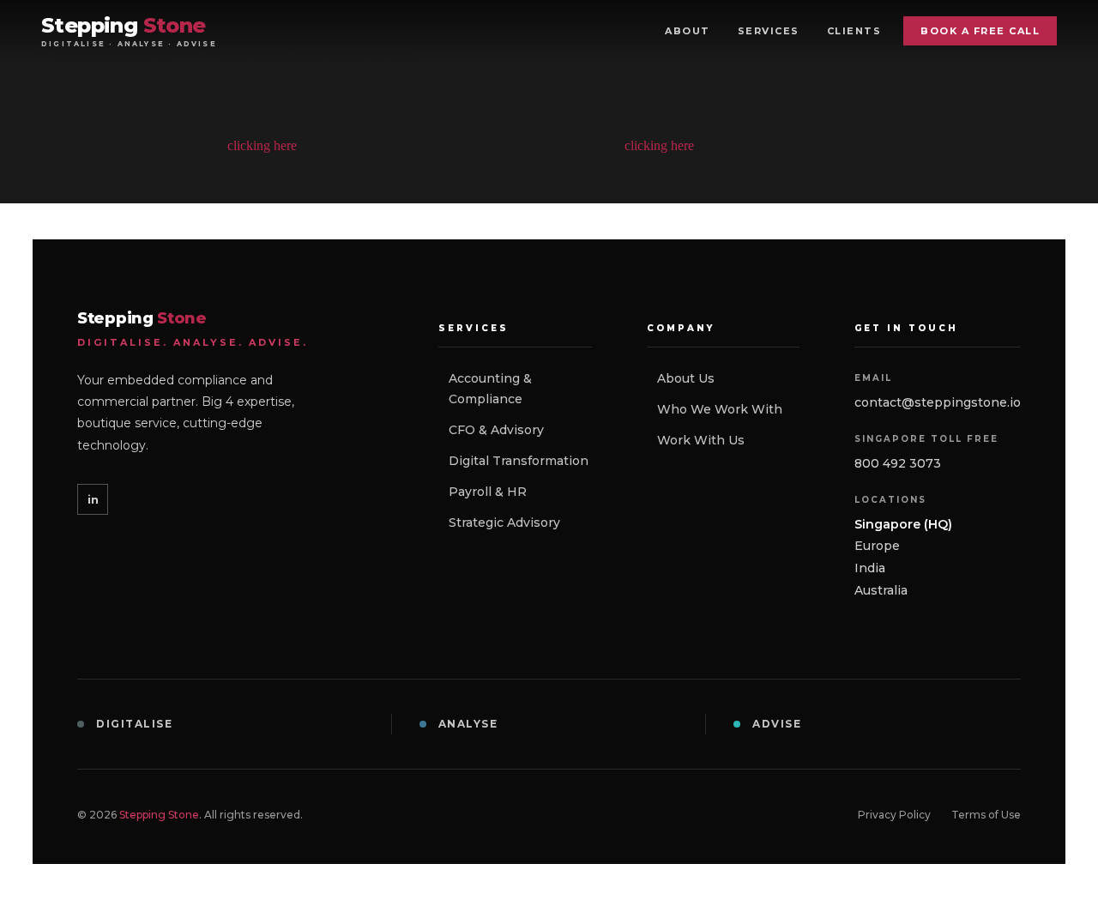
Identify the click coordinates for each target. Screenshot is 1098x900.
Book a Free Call (980, 31)
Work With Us (701, 440)
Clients (854, 31)
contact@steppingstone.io (937, 402)
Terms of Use (986, 814)
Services (768, 31)
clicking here (262, 145)
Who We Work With (719, 409)
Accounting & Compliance (490, 389)
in (93, 499)
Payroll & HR (488, 491)
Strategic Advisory (504, 522)
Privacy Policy (894, 814)
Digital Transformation (518, 460)
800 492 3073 (897, 463)
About (687, 31)
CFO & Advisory (496, 430)
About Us (686, 378)
